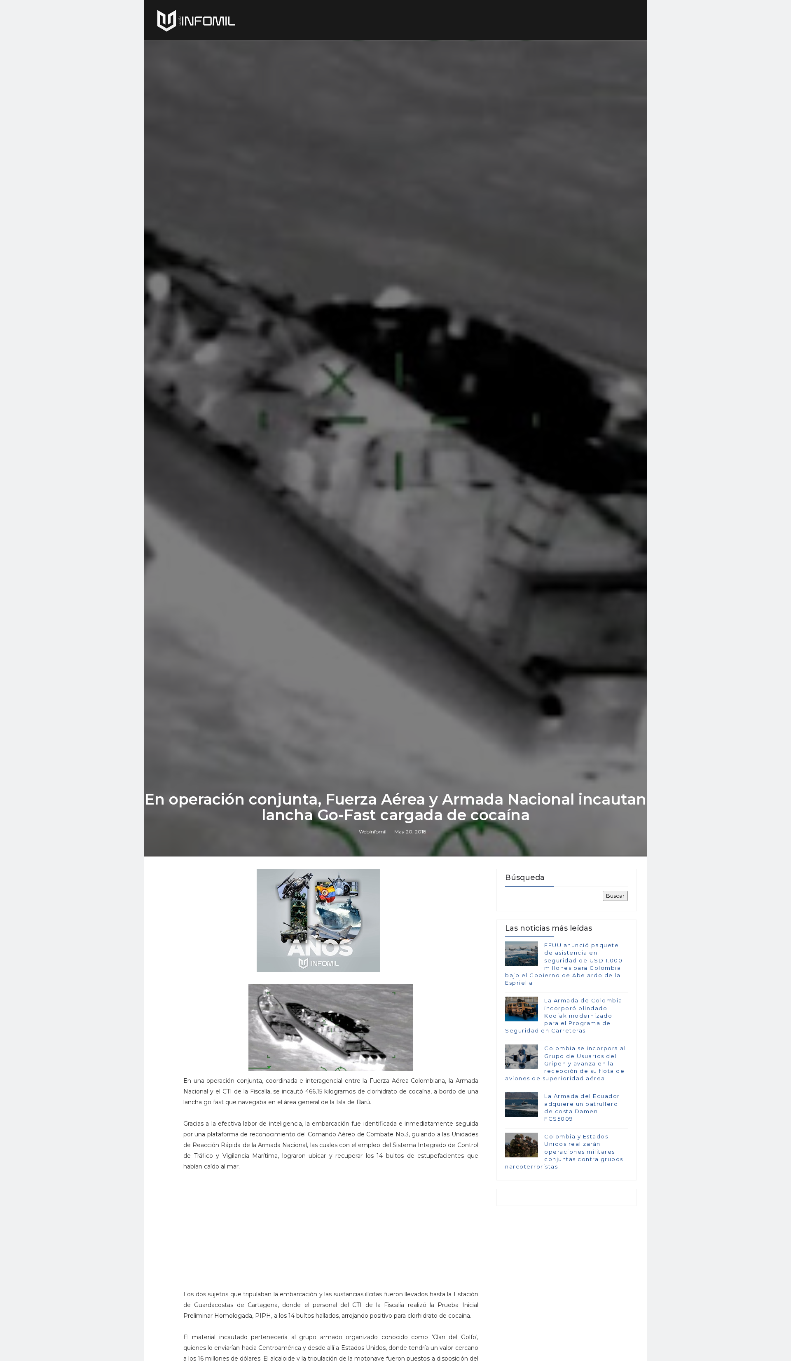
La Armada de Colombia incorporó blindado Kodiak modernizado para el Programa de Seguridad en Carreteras (564, 1015)
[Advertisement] (331, 1234)
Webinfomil (372, 831)
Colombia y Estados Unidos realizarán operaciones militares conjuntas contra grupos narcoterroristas (564, 1151)
